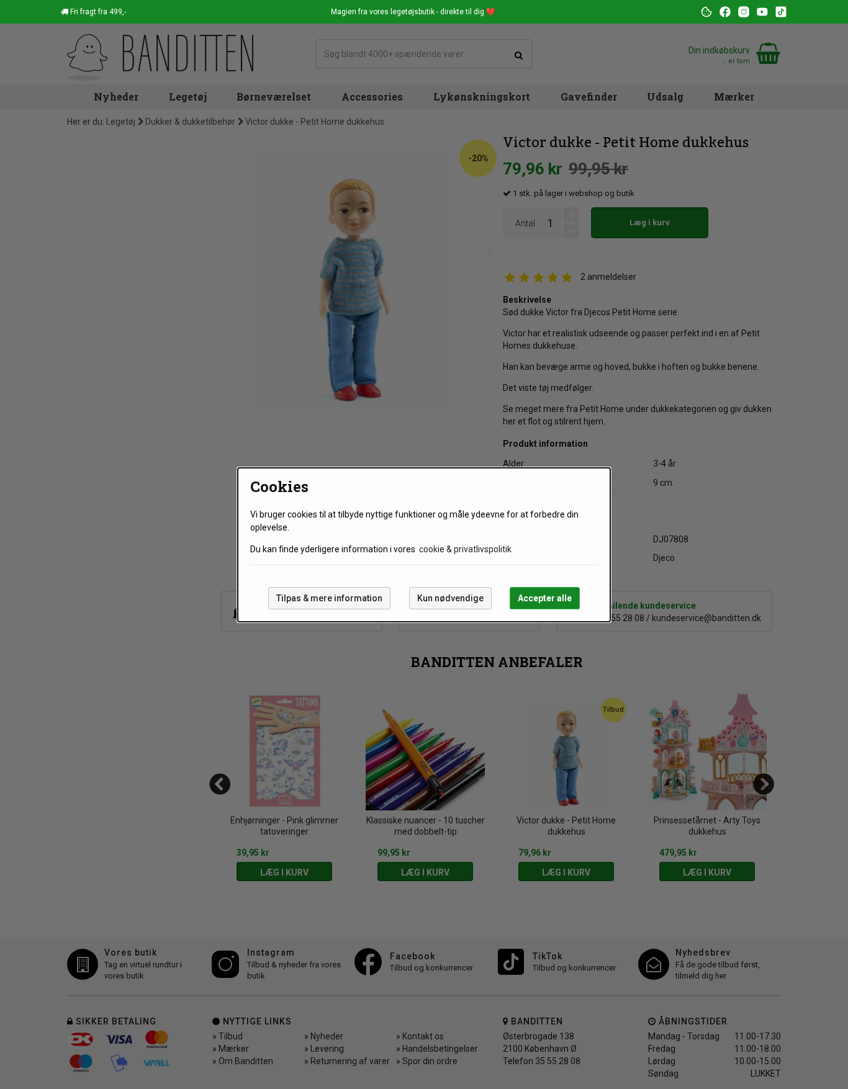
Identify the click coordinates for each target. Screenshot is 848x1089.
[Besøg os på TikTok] (781, 12)
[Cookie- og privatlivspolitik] (706, 12)
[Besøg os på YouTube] (762, 12)
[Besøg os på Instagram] (743, 12)
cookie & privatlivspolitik (465, 549)
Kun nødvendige (450, 598)
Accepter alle (545, 598)
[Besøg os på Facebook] (725, 12)
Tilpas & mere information (329, 598)
